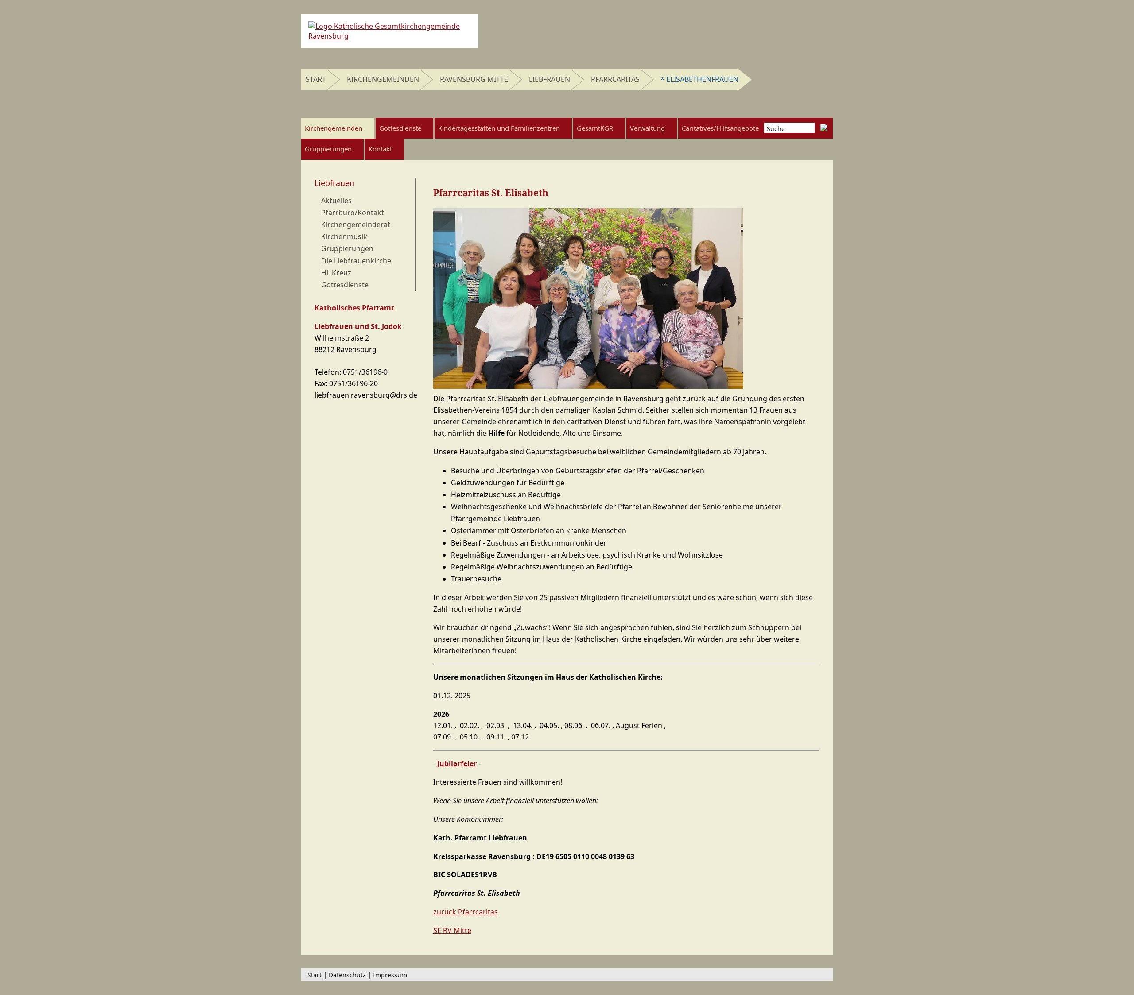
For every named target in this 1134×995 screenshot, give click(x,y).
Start (316, 79)
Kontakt (380, 148)
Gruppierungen (328, 148)
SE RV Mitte (452, 930)
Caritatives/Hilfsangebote (720, 128)
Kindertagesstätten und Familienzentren (499, 128)
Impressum (390, 975)
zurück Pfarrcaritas (465, 912)
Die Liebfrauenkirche (356, 261)
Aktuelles (336, 200)
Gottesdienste (400, 128)
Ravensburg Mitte (474, 79)
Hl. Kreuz (336, 273)
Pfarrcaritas (615, 79)
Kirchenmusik (344, 236)
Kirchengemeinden (383, 79)
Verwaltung (647, 128)
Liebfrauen (549, 79)
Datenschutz (347, 975)
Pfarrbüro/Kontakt (352, 212)
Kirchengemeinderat (355, 224)
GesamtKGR (595, 128)
